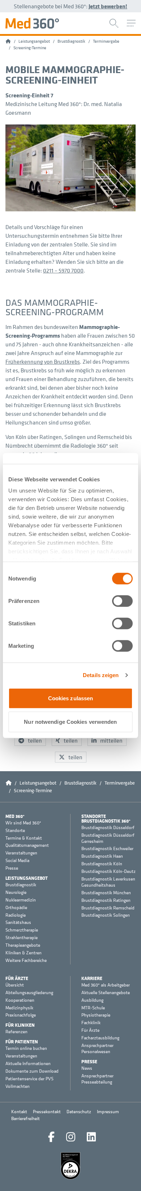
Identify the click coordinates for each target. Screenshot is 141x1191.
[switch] (122, 601)
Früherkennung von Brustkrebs (42, 362)
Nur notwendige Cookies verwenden (70, 722)
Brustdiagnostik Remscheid (107, 908)
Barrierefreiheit (25, 1118)
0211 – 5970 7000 (63, 270)
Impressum (108, 1111)
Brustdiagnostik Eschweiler (107, 849)
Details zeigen (101, 675)
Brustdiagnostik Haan (102, 856)
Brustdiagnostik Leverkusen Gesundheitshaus (108, 882)
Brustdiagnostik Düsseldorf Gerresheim (107, 838)
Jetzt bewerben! (108, 6)
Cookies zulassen (70, 698)
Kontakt (19, 1111)
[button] (30, 740)
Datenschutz (79, 1111)
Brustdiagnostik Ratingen (106, 900)
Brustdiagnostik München (106, 893)
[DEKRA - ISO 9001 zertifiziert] (70, 1165)
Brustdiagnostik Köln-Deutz (108, 871)
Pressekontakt (47, 1111)
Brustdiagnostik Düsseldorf (107, 828)
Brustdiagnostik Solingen (105, 915)
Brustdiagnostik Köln (101, 864)
